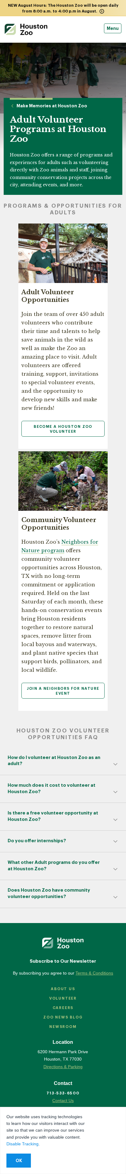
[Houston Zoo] (26, 29)
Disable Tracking (22, 1143)
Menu (113, 28)
